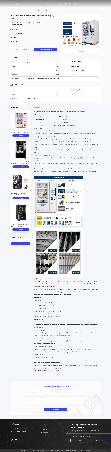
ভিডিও (36, 4)
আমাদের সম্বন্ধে (44, 4)
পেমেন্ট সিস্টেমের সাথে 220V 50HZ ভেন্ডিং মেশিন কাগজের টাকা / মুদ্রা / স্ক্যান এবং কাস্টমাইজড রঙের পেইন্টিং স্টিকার (20, 163)
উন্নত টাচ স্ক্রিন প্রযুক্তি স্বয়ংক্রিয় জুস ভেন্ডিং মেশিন (20, 132)
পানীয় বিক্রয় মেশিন (51, 370)
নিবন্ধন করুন (96, 440)
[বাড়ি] (16, 3)
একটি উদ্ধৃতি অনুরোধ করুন (45, 49)
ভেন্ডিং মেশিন (19, 10)
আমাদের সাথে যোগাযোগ (56, 4)
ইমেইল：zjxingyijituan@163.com (20, 431)
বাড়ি (25, 4)
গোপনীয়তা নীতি (22, 450)
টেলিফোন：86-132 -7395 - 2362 (20, 428)
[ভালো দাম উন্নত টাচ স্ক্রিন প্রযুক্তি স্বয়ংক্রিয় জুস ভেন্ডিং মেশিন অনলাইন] (20, 120)
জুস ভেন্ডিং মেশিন (58, 370)
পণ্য (30, 4)
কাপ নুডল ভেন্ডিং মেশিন (42, 370)
